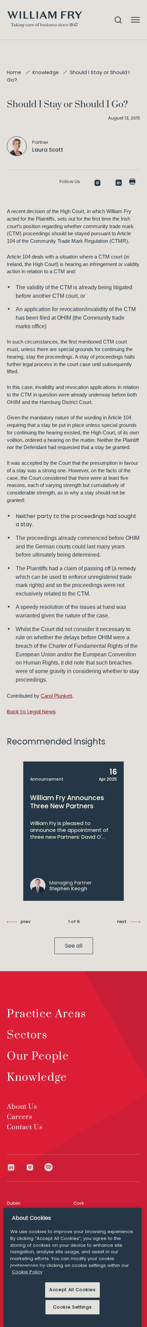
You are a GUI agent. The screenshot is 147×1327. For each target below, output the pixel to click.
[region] (72, 1267)
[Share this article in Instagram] (97, 183)
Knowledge (45, 72)
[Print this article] (132, 182)
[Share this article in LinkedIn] (119, 183)
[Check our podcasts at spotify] (48, 1167)
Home (14, 72)
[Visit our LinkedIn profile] (16, 1167)
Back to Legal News (31, 711)
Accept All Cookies (72, 1289)
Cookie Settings (72, 1307)
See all (73, 946)
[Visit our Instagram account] (35, 1167)
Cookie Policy (27, 1272)
